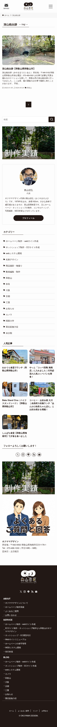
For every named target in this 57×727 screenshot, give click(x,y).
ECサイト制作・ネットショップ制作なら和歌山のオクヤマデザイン (28, 629)
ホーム (11, 711)
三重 (8, 302)
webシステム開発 (14, 253)
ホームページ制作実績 (14, 607)
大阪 (8, 290)
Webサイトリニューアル (15, 639)
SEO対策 (9, 651)
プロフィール (28, 218)
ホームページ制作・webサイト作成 (22, 240)
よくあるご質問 (12, 611)
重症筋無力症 (12, 326)
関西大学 (10, 320)
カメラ (9, 314)
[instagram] (23, 455)
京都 (8, 296)
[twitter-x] (18, 455)
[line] (28, 455)
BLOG (6, 657)
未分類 (9, 332)
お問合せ (45, 711)
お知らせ (10, 308)
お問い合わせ (11, 615)
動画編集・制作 (13, 271)
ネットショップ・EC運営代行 (18, 635)
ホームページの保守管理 (15, 643)
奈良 (8, 283)
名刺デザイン (12, 259)
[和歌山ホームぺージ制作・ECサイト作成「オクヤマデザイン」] (28, 6)
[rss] (34, 455)
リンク (35, 711)
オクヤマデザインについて (16, 602)
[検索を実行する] (51, 119)
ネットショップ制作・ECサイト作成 (23, 247)
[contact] (39, 455)
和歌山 (9, 277)
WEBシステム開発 (13, 647)
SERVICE (8, 619)
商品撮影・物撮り (14, 265)
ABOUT (6, 598)
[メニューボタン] (50, 6)
